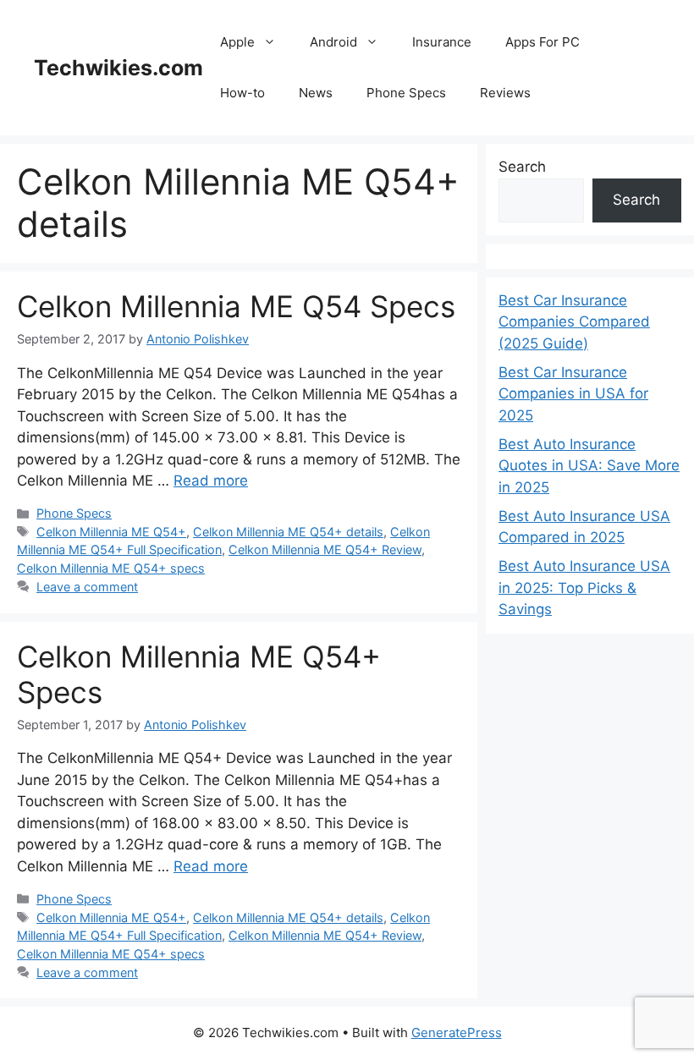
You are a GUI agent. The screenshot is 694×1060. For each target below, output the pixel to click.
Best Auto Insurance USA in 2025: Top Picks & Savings (584, 587)
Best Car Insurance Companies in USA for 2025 (573, 394)
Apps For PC (542, 42)
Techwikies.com (118, 67)
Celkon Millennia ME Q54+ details (288, 532)
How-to (242, 93)
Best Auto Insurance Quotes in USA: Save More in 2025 (589, 466)
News (316, 93)
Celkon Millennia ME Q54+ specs (111, 568)
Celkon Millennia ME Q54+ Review (325, 549)
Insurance (441, 42)
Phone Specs (406, 93)
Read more (211, 480)
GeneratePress (456, 1032)
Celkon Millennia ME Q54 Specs (236, 306)
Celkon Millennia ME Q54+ (111, 532)
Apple (237, 42)
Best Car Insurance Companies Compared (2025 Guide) (574, 322)
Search (522, 166)
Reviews (505, 93)
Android (333, 42)
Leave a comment (87, 586)
